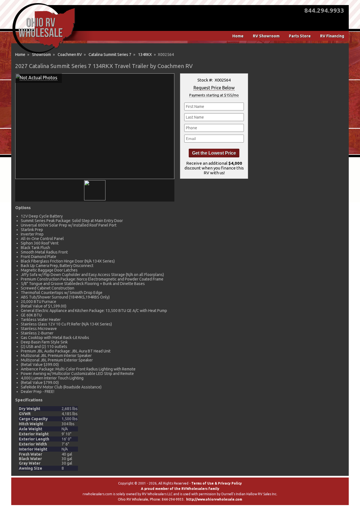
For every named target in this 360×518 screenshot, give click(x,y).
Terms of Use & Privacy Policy (216, 483)
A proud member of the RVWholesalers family (180, 488)
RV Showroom (266, 36)
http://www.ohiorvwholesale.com (214, 499)
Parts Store (300, 36)
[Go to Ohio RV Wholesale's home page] (43, 53)
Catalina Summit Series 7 (110, 54)
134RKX (145, 54)
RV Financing (332, 36)
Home (238, 36)
